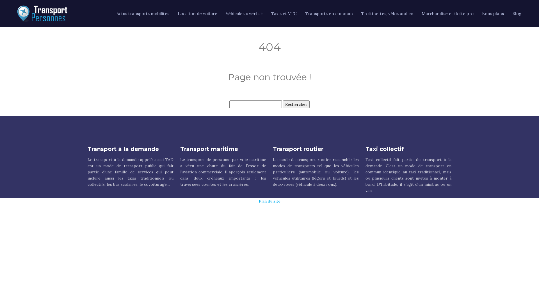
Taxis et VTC (284, 13)
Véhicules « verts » (244, 13)
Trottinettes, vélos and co (387, 13)
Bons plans (493, 13)
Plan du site (269, 201)
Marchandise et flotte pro (448, 13)
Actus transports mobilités (143, 13)
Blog (516, 13)
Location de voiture (197, 13)
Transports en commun (329, 13)
